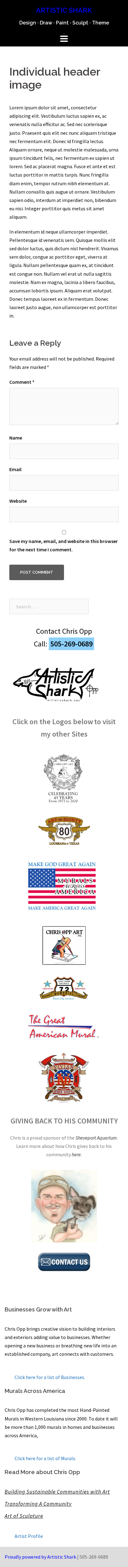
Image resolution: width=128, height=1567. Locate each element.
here (76, 1154)
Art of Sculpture (24, 1515)
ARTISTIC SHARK (64, 10)
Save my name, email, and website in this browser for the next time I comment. (63, 545)
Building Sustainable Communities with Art (57, 1491)
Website (18, 501)
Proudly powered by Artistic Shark (40, 1557)
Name (15, 438)
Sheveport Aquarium (96, 1138)
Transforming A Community (38, 1503)
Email (15, 469)
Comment (21, 382)
